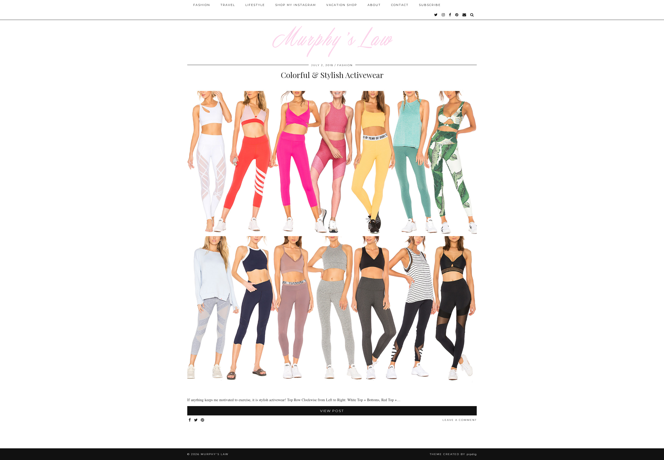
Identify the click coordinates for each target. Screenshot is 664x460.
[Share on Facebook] (190, 420)
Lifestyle (255, 5)
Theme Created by (453, 454)
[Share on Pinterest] (202, 420)
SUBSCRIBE (430, 5)
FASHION (345, 65)
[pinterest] (457, 15)
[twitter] (436, 15)
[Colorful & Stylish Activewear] (332, 390)
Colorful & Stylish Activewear (332, 75)
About (374, 5)
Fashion (201, 5)
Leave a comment (459, 420)
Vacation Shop (341, 5)
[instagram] (443, 15)
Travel (227, 5)
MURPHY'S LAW (215, 454)
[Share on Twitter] (196, 420)
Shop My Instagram (295, 5)
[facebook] (450, 15)
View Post (332, 411)
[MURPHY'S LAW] (332, 28)
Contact (400, 5)
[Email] (464, 15)
